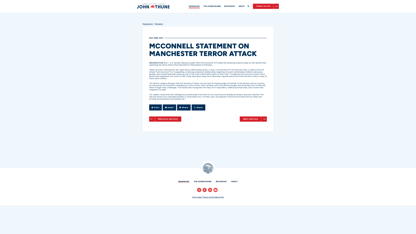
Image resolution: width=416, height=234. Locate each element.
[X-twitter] (199, 190)
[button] (155, 107)
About (242, 6)
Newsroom (194, 6)
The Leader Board (212, 6)
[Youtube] (215, 190)
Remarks (159, 24)
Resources (229, 6)
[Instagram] (210, 190)
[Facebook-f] (205, 190)
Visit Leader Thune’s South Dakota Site (208, 197)
